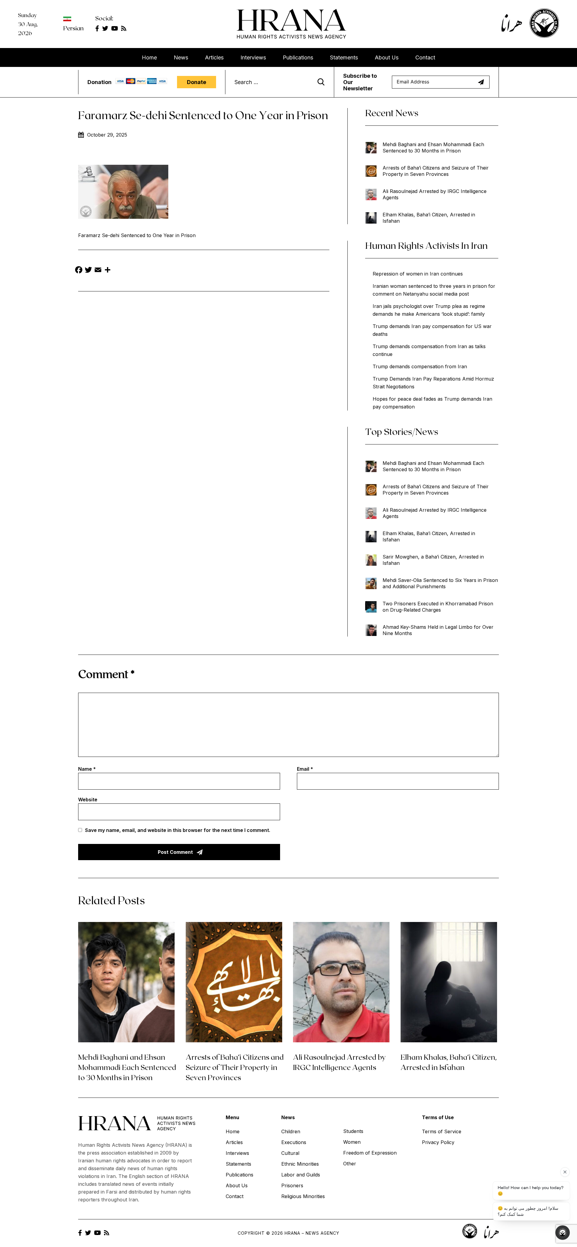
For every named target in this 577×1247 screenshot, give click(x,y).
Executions (293, 1142)
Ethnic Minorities (300, 1164)
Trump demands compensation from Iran (420, 366)
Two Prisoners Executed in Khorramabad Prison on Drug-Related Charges (438, 607)
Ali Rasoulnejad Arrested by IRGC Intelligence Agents (435, 194)
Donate (196, 82)
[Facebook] (79, 270)
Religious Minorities (303, 1196)
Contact (425, 57)
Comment (106, 673)
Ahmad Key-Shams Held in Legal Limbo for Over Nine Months (438, 630)
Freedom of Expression (370, 1153)
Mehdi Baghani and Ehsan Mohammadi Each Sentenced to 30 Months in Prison (433, 147)
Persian (73, 28)
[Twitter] (88, 270)
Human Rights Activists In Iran (426, 245)
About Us (386, 57)
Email (305, 769)
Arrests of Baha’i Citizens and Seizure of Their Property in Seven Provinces (436, 171)
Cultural (290, 1153)
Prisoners (292, 1185)
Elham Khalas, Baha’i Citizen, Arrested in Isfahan (429, 218)
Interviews (253, 57)
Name (87, 769)
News (181, 57)
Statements (344, 57)
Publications (298, 57)
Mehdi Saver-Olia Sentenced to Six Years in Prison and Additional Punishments (440, 583)
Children (290, 1131)
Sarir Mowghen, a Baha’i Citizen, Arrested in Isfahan (433, 560)
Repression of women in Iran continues (418, 274)
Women (352, 1142)
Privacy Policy (438, 1142)
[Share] (107, 270)
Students (353, 1131)
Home (149, 57)
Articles (214, 57)
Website (87, 800)
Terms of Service (441, 1131)
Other (349, 1164)
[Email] (98, 270)
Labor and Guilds (300, 1175)
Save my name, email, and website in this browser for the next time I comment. (177, 830)
